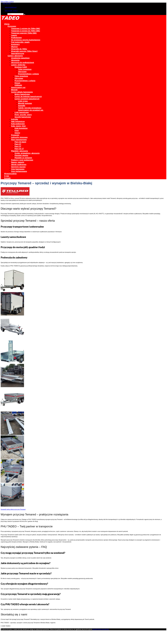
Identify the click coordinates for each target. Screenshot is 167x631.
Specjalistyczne (17, 53)
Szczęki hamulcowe (23, 117)
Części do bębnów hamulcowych (28, 96)
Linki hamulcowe (22, 112)
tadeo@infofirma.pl (10, 7)
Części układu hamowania (22, 92)
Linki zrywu (23, 101)
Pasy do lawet (20, 142)
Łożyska (14, 119)
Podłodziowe (16, 38)
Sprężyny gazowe (18, 167)
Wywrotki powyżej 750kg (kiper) (24, 51)
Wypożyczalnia (10, 174)
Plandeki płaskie (21, 155)
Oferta (6, 24)
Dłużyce (14, 47)
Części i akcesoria (15, 56)
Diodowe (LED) (21, 67)
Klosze (17, 83)
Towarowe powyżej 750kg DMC (24, 33)
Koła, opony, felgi (18, 126)
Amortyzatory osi (18, 87)
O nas (6, 176)
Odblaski (18, 85)
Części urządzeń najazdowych (27, 99)
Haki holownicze (18, 121)
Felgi (17, 130)
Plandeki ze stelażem (23, 158)
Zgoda (94, 629)
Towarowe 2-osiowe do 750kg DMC (25, 31)
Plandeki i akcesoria (19, 151)
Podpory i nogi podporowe (22, 160)
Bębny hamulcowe (22, 94)
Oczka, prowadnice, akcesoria (27, 153)
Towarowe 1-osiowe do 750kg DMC (25, 28)
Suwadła (21, 106)
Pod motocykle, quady (20, 42)
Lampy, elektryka (18, 65)
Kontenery (15, 44)
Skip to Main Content (7, 1)
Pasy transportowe (19, 140)
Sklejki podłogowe (18, 164)
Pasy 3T (18, 146)
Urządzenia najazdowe (20, 58)
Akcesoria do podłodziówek (22, 62)
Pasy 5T (18, 144)
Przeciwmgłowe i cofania (28, 74)
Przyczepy (12, 26)
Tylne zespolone (24, 69)
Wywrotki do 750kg (19, 49)
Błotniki (14, 90)
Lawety (14, 35)
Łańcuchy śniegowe (19, 137)
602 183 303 (7, 3)
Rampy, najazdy (17, 162)
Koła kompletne (21, 128)
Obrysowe (22, 72)
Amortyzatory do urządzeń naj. (30, 110)
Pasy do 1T (19, 149)
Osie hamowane (17, 169)
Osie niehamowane (19, 171)
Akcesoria (15, 60)
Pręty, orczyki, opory (23, 115)
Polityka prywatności (102, 629)
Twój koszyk (11, 10)
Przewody (15, 135)
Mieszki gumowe (25, 103)
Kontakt (7, 178)
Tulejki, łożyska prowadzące (29, 108)
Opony (17, 133)
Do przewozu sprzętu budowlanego (25, 40)
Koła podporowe (18, 124)
